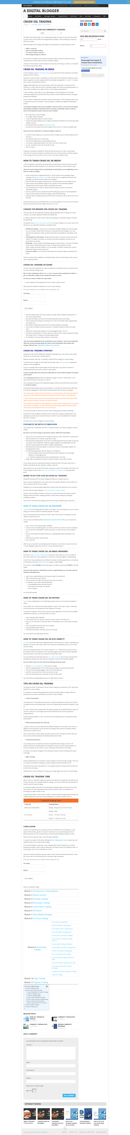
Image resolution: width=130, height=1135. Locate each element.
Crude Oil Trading (57, 975)
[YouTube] (93, 24)
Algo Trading (39, 978)
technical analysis (64, 362)
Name (100, 39)
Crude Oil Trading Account (33, 994)
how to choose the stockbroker (43, 223)
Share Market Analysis (42, 914)
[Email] (97, 24)
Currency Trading (40, 918)
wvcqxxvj (25, 24)
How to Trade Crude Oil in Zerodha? (36, 997)
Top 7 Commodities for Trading (61, 954)
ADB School (73, 16)
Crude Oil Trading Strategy (34, 995)
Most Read (88, 16)
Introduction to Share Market (45, 891)
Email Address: (30, 1070)
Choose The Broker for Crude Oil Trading (37, 992)
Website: (28, 1078)
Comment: (29, 1045)
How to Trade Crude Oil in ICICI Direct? (37, 1003)
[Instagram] (85, 24)
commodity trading (44, 73)
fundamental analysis (49, 125)
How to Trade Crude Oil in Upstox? (36, 1001)
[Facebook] (81, 24)
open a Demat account (42, 177)
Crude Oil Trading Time (32, 1006)
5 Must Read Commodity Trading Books (64, 947)
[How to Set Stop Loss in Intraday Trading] (100, 1114)
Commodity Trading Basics (60, 922)
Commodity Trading (36, 24)
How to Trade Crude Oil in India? (34, 990)
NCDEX (72, 80)
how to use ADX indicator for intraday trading (54, 470)
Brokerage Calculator (49, 16)
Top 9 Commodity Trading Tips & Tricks (64, 963)
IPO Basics (37, 911)
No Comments (46, 24)
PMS (104, 16)
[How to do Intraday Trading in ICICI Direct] (72, 1114)
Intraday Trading (40, 899)
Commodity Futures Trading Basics (62, 929)
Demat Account (39, 895)
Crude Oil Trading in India (32, 988)
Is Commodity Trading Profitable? (62, 944)
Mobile (25, 300)
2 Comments (61, 1019)
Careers (64, 1132)
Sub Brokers (38, 16)
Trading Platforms (63, 16)
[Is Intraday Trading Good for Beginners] (58, 1114)
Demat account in (36, 555)
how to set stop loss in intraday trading (53, 490)
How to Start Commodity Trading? (62, 935)
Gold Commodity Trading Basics (61, 925)
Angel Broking (42, 562)
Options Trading (41, 982)
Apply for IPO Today (76, 5)
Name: (28, 1062)
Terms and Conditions (86, 1132)
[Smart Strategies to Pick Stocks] (30, 1114)
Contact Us (73, 1132)
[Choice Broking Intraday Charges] (86, 1114)
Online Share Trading (42, 907)
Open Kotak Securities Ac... (92, 5)
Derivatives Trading (41, 903)
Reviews (30, 16)
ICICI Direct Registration (37, 666)
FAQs (81, 16)
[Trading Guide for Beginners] (44, 1114)
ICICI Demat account (54, 657)
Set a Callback (28, 308)
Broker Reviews (101, 1132)
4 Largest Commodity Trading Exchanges (64, 971)
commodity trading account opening (48, 345)
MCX (66, 80)
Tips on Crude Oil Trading (32, 1004)
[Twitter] (89, 24)
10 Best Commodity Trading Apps (62, 951)
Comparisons (96, 16)
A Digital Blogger (41, 11)
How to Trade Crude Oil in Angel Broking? (37, 999)
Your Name (26, 293)
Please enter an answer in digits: (35, 1086)
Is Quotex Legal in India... (42, 5)
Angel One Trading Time (60, 5)
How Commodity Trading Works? (62, 932)
